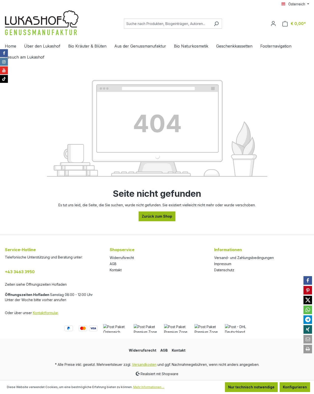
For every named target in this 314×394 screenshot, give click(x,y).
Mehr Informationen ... (148, 387)
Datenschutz (224, 270)
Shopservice (122, 249)
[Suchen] (216, 24)
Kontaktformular (45, 313)
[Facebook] (4, 53)
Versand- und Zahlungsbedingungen (244, 258)
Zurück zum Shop (157, 216)
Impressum (222, 264)
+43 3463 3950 (20, 271)
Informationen (228, 249)
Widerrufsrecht (122, 258)
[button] (307, 280)
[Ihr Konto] (273, 23)
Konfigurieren (295, 387)
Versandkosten (144, 364)
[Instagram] (4, 62)
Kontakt (116, 270)
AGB (113, 264)
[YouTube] (4, 70)
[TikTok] (4, 79)
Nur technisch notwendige (251, 387)
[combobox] (167, 24)
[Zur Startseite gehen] (41, 22)
